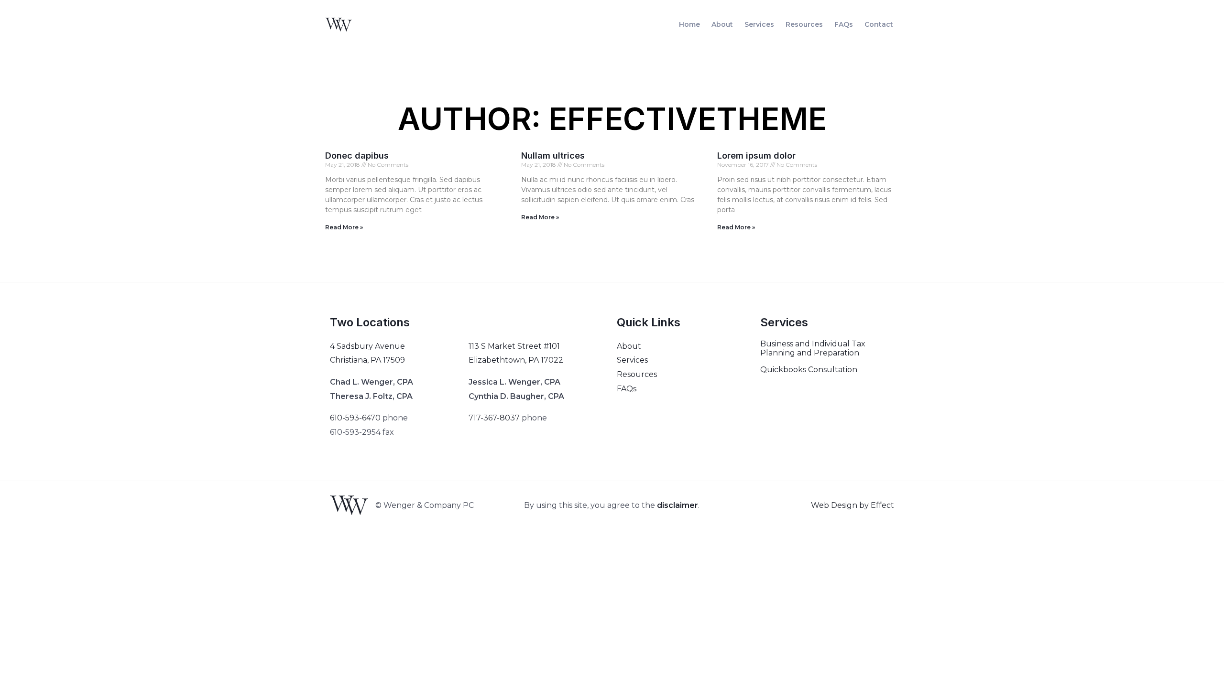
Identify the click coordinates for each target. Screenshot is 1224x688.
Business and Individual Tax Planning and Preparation (812, 348)
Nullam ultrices (553, 155)
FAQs (843, 24)
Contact (878, 24)
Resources (804, 24)
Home (689, 24)
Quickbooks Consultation (808, 369)
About (722, 24)
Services (759, 24)
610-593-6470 (355, 417)
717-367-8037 (494, 417)
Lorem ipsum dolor (756, 155)
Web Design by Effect (852, 505)
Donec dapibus (357, 155)
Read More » (344, 227)
